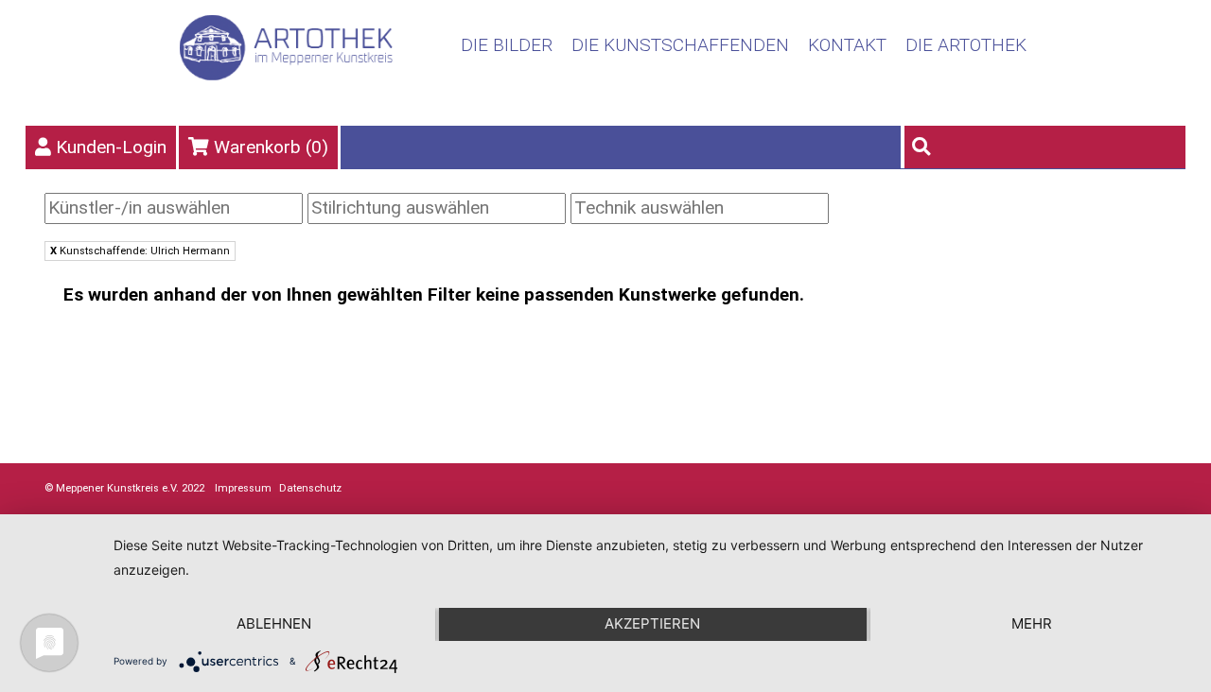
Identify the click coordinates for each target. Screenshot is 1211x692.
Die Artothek (966, 45)
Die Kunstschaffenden (680, 45)
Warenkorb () (271, 147)
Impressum (243, 488)
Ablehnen (274, 623)
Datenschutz (310, 488)
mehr (1031, 623)
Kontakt (847, 45)
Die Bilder (507, 45)
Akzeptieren (652, 623)
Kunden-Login (111, 147)
